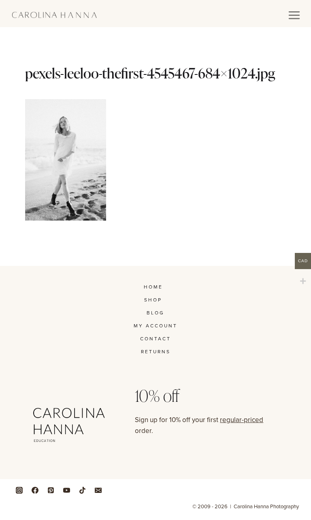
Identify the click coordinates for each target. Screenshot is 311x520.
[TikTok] (82, 490)
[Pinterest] (51, 490)
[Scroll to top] (302, 449)
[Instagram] (19, 490)
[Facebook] (35, 490)
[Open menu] (294, 15)
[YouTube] (66, 490)
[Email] (98, 490)
